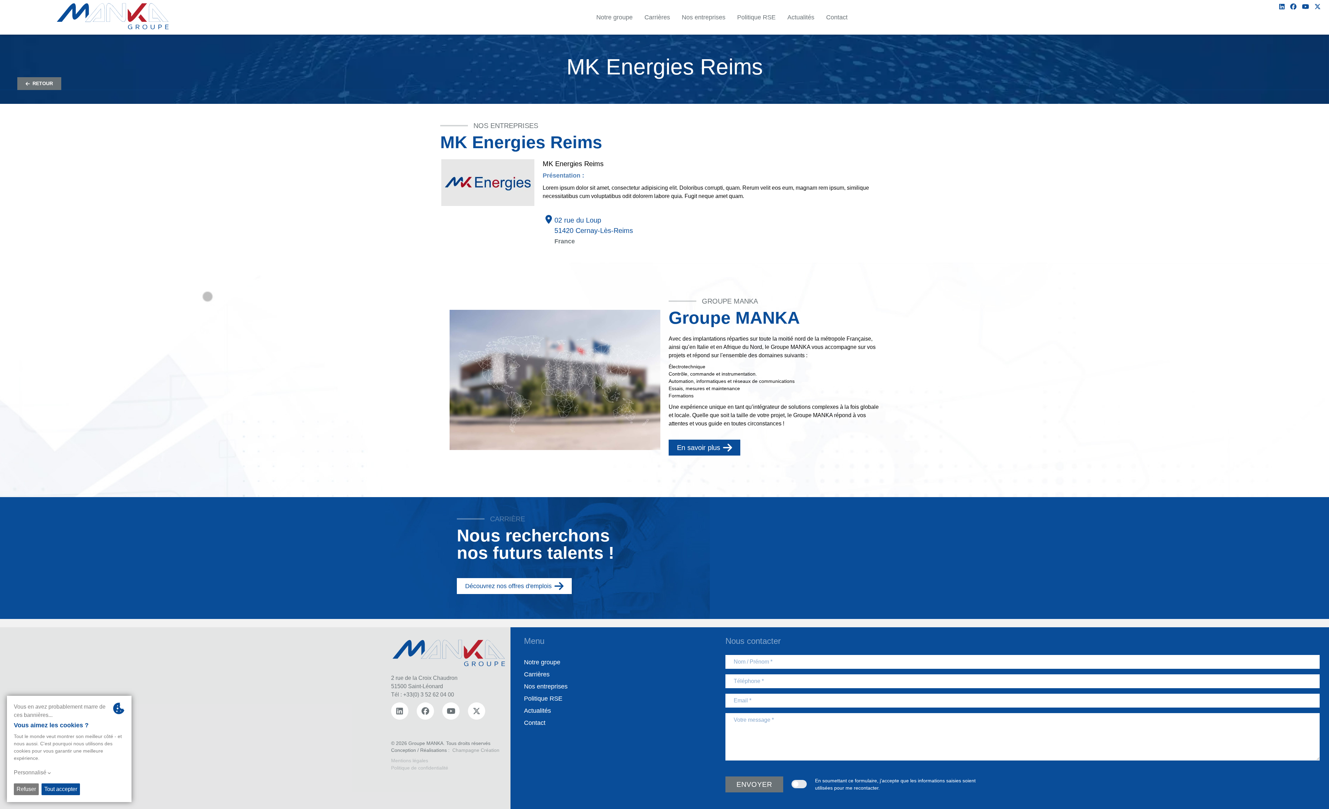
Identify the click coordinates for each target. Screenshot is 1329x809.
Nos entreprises (546, 686)
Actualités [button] (800, 17)
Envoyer (754, 784)
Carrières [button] (657, 17)
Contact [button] (837, 17)
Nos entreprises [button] (703, 17)
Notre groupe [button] (614, 17)
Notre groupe (542, 662)
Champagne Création (475, 750)
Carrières (537, 674)
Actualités (537, 710)
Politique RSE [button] (756, 17)
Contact (534, 722)
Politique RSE (543, 698)
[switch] (799, 784)
